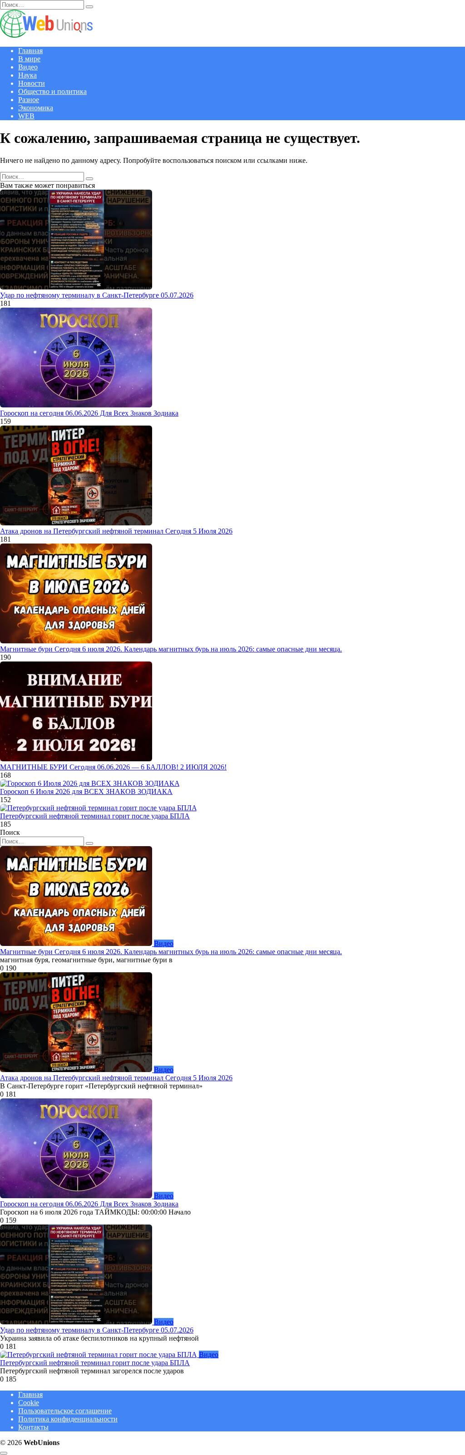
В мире (29, 59)
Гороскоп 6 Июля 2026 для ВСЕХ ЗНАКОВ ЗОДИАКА (86, 791)
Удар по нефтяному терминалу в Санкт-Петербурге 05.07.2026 (96, 295)
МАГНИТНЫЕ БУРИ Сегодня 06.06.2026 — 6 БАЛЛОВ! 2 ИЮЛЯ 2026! (113, 767)
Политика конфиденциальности (68, 1419)
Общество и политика (52, 91)
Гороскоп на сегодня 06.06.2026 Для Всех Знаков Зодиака (89, 413)
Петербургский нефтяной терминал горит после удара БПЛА (95, 816)
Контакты (33, 1427)
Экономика (35, 108)
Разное (28, 99)
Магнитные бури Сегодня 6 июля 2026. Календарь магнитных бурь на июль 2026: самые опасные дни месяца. (171, 649)
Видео (28, 67)
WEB (26, 116)
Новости (31, 83)
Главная (30, 50)
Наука (27, 75)
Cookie (28, 1402)
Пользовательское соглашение (65, 1411)
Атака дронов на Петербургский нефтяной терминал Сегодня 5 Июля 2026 (116, 531)
